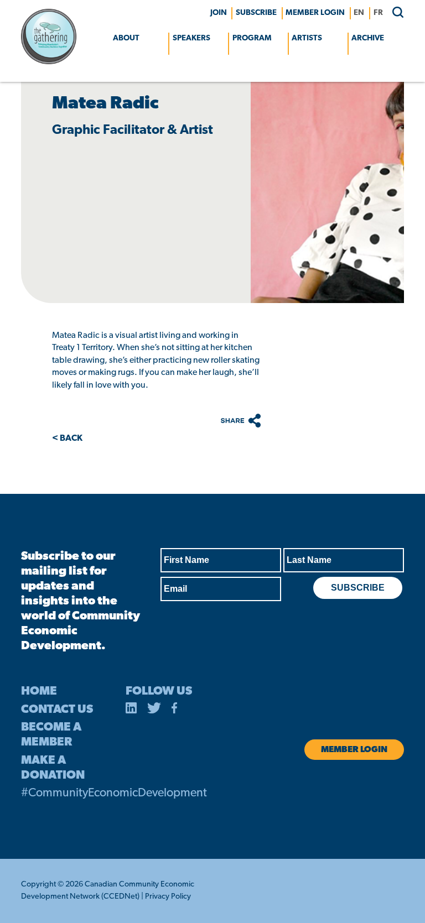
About (126, 38)
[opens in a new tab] (131, 710)
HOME (39, 691)
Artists (307, 38)
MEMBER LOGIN (315, 13)
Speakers (191, 38)
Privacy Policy (168, 897)
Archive (367, 38)
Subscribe (256, 13)
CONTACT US (57, 710)
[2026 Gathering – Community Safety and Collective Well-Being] (48, 62)
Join (218, 13)
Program (252, 38)
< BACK (67, 438)
